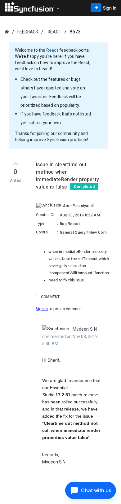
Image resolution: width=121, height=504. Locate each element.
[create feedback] (96, 7)
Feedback (27, 32)
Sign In (109, 8)
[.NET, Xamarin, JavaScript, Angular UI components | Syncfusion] (29, 7)
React (54, 32)
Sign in (42, 309)
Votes (15, 181)
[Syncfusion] (7, 31)
